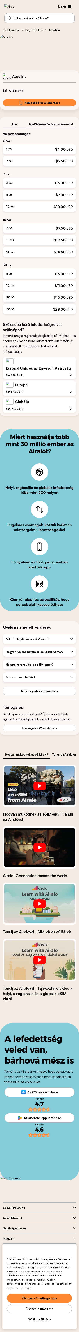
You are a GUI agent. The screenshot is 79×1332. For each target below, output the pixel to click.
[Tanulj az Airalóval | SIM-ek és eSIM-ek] (39, 903)
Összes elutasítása (39, 1309)
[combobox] (39, 18)
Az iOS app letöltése (42, 1092)
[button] (69, 6)
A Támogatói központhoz (39, 691)
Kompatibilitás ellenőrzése (42, 103)
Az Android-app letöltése (42, 1118)
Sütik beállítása (39, 1319)
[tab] (14, 124)
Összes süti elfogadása (39, 1298)
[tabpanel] (39, 221)
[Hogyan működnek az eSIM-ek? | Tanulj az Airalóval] (39, 785)
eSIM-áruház (11, 30)
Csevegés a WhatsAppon (39, 728)
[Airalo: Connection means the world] (39, 847)
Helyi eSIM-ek (34, 30)
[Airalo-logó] (12, 6)
